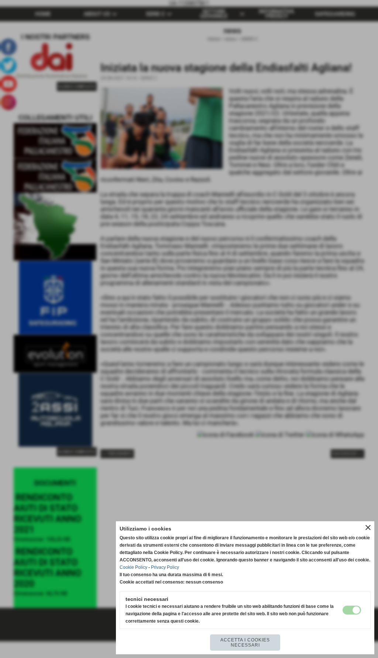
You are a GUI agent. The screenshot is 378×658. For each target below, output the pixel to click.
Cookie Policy (133, 567)
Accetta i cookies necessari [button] (245, 642)
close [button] (368, 527)
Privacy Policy (165, 567)
